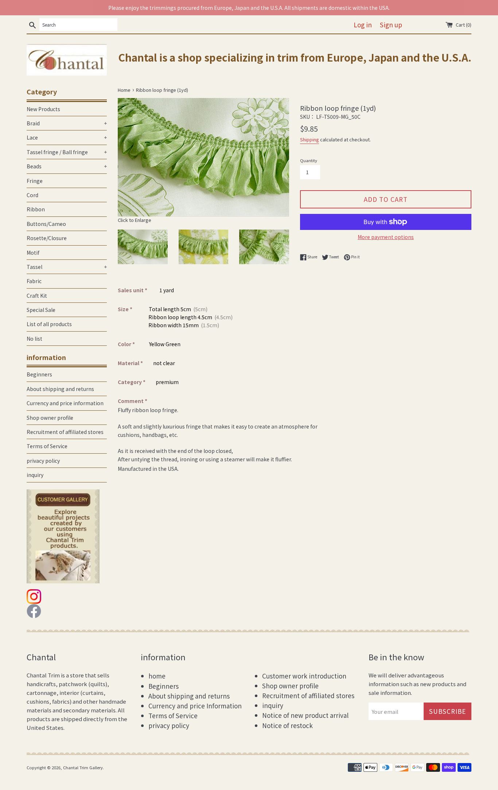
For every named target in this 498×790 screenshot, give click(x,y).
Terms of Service (47, 446)
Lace (67, 137)
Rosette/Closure (47, 238)
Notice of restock (287, 725)
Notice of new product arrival (305, 715)
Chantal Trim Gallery (83, 767)
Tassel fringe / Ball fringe (67, 152)
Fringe (35, 180)
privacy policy (43, 460)
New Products (43, 109)
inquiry (35, 474)
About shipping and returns (60, 388)
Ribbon (36, 209)
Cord (32, 195)
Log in (363, 24)
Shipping (309, 139)
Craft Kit (37, 295)
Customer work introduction (304, 675)
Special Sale (41, 309)
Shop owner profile (50, 417)
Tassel (67, 266)
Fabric (34, 281)
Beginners (39, 374)
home (157, 675)
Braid (67, 123)
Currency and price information (65, 403)
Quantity (308, 160)
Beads (67, 166)
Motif (33, 252)
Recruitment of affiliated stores (65, 431)
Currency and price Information (195, 705)
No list (34, 338)
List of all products (49, 324)
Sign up (391, 24)
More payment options (386, 236)
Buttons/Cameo (46, 223)
